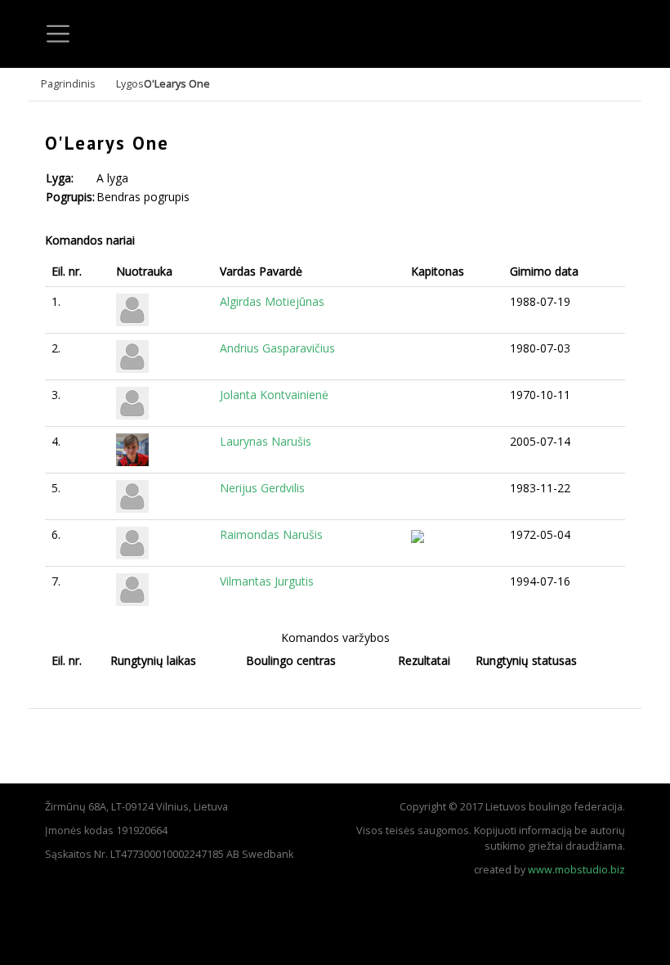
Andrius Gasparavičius (277, 348)
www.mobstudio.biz (576, 870)
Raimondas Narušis (271, 534)
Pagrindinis (68, 84)
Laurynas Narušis (265, 441)
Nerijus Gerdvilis (262, 488)
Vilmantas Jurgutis (267, 581)
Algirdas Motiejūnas (272, 301)
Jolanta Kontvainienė (274, 394)
